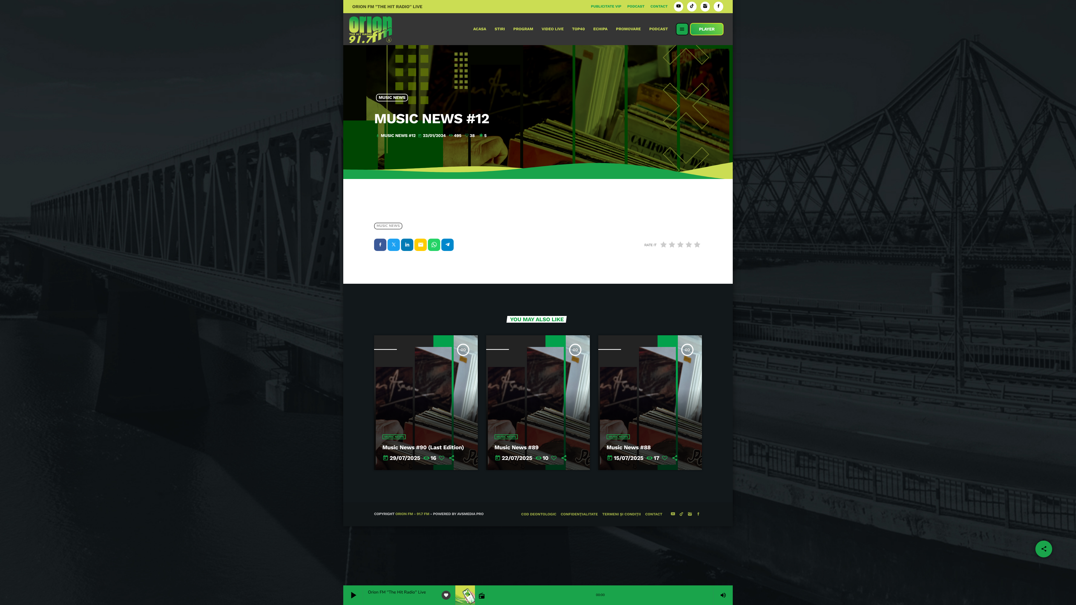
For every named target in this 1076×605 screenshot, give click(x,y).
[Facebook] (718, 6)
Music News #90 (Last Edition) (423, 447)
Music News (392, 97)
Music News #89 (517, 447)
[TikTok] (692, 6)
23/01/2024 (432, 135)
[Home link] (370, 29)
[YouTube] (678, 6)
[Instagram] (705, 6)
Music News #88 (629, 447)
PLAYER (707, 29)
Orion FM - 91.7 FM (412, 514)
